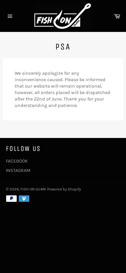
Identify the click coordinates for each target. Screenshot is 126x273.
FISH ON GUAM (33, 189)
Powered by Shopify (64, 189)
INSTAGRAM (18, 170)
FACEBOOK (17, 161)
